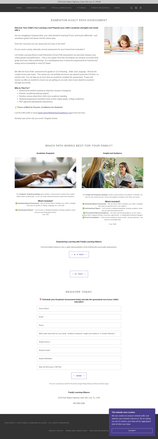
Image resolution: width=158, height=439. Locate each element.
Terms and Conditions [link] (76, 431)
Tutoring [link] (81, 8)
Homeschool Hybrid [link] (36, 8)
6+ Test (79, 274)
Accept (132, 430)
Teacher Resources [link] (99, 431)
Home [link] (19, 8)
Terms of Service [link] (99, 384)
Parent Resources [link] (100, 8)
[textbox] (79, 308)
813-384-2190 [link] (79, 403)
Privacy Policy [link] (86, 384)
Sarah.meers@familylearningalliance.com (55, 113)
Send (79, 376)
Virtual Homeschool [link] (61, 8)
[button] (118, 7)
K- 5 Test (79, 254)
